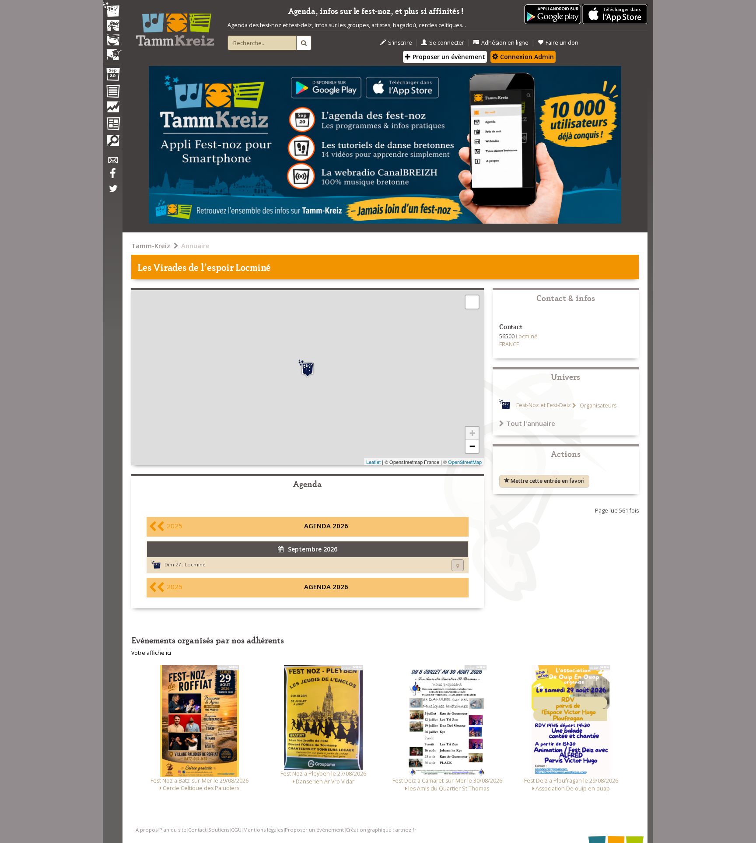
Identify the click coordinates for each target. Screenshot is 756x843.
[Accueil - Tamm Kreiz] (175, 26)
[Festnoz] (112, 10)
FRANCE (509, 344)
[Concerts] (112, 26)
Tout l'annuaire (530, 423)
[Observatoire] (112, 109)
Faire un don (562, 42)
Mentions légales (263, 829)
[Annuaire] (112, 92)
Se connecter (446, 42)
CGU (236, 829)
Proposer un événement (314, 829)
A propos (147, 829)
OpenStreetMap (465, 461)
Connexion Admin (526, 57)
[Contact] (112, 162)
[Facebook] (112, 176)
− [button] (472, 446)
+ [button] (472, 433)
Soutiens (218, 829)
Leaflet (373, 461)
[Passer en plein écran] (472, 302)
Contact (197, 829)
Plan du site (172, 829)
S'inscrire (400, 42)
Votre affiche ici (151, 653)
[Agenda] (112, 76)
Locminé (195, 564)
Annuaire (195, 245)
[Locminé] (307, 368)
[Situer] (458, 565)
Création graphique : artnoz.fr (381, 829)
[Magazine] (112, 125)
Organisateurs (597, 405)
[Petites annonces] (112, 143)
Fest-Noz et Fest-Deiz (543, 405)
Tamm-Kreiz (150, 245)
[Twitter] (112, 193)
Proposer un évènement (448, 57)
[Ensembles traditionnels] (112, 51)
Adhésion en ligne (504, 42)
